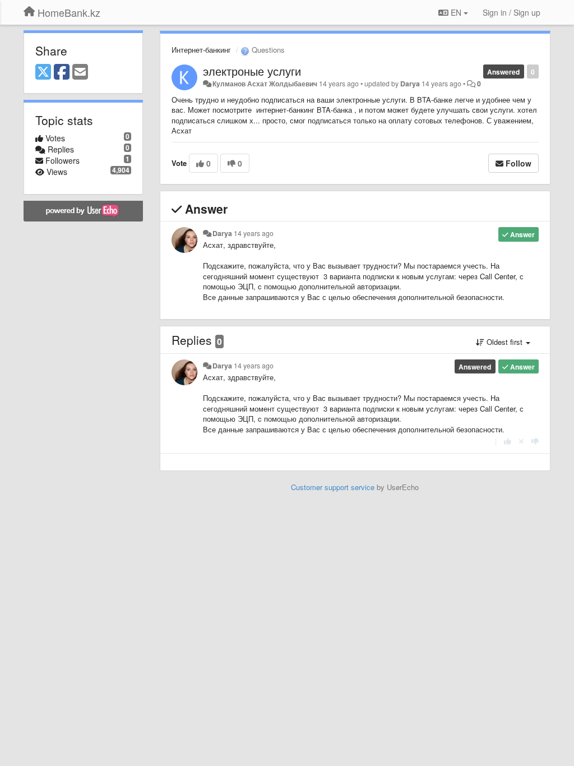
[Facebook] (62, 72)
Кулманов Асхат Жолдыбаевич (264, 84)
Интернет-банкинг (201, 49)
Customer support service (332, 487)
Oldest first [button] (504, 341)
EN (456, 12)
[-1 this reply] (535, 441)
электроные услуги (252, 71)
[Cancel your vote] (521, 441)
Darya (410, 84)
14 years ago (254, 233)
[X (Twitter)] (43, 72)
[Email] (80, 72)
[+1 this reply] (507, 441)
